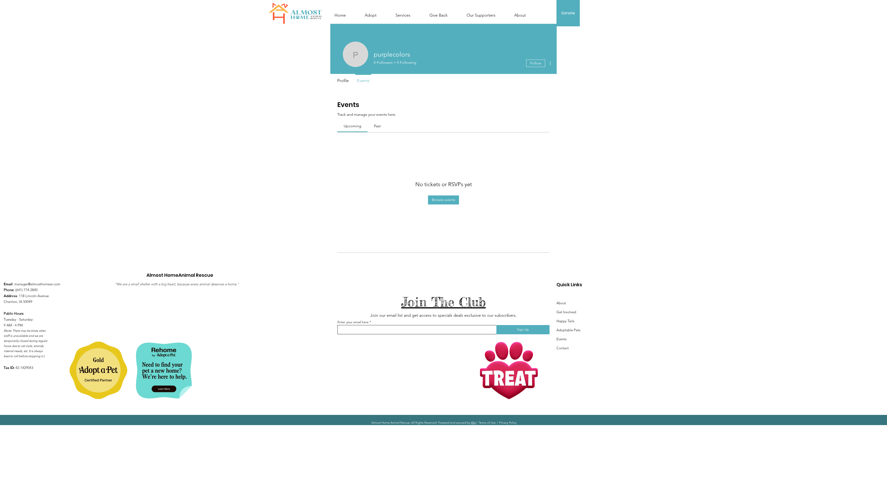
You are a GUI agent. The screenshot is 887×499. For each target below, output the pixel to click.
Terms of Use (487, 422)
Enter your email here (353, 322)
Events (561, 339)
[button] (408, 13)
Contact (562, 348)
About (561, 303)
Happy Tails (565, 321)
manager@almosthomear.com (37, 284)
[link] (352, 126)
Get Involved (566, 312)
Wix (473, 422)
